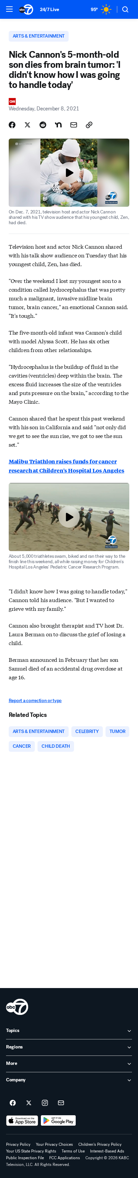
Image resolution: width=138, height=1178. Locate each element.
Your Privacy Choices (54, 1144)
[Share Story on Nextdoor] (58, 125)
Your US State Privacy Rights (31, 1151)
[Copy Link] (89, 125)
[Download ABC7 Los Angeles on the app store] (22, 1120)
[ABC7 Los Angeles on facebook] (12, 1103)
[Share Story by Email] (73, 125)
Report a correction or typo (35, 700)
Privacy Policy (18, 1144)
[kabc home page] (17, 1007)
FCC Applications (64, 1158)
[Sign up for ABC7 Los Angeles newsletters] (61, 1103)
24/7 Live (49, 9)
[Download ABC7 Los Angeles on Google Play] (58, 1120)
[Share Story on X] (27, 125)
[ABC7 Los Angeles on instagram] (45, 1103)
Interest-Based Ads (107, 1151)
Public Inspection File (25, 1158)
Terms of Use (73, 1151)
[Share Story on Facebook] (12, 125)
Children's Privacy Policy (100, 1144)
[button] (9, 9)
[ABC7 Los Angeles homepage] (26, 9)
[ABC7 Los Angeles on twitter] (29, 1103)
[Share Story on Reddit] (43, 125)
